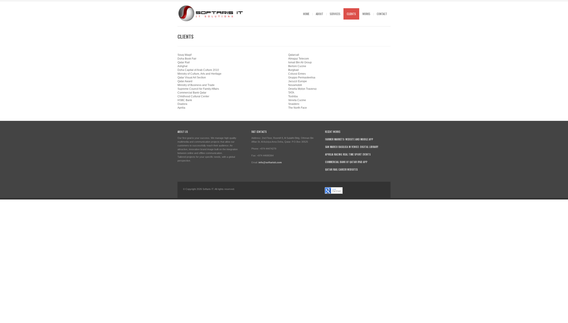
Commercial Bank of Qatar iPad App (346, 162)
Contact (382, 14)
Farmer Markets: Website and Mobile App (349, 139)
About (319, 14)
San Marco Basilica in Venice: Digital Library (351, 147)
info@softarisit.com (270, 162)
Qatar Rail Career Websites (341, 169)
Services (335, 14)
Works (366, 14)
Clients (351, 14)
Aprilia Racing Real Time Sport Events (348, 154)
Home (306, 14)
